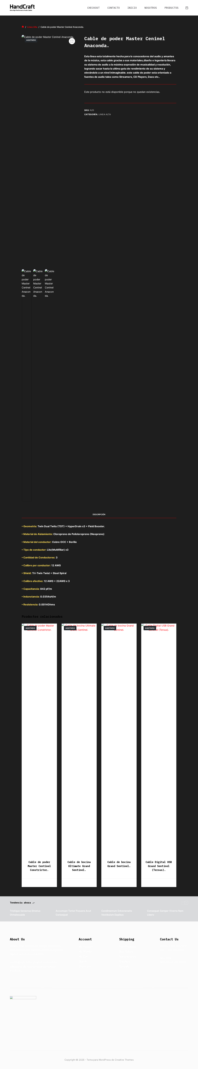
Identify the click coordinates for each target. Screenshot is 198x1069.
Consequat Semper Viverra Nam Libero (165, 912)
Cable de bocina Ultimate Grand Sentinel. (79, 866)
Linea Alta (105, 114)
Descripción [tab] (99, 514)
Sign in (83, 961)
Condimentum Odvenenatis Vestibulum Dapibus (116, 912)
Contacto (113, 7)
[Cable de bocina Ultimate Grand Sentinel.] (79, 740)
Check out (85, 966)
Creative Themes (124, 1059)
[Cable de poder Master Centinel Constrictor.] (39, 740)
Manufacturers (127, 956)
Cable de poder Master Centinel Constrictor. (39, 866)
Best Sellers (126, 951)
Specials (124, 966)
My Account (86, 946)
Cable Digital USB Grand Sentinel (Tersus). (159, 866)
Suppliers (124, 961)
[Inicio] (23, 27)
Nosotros (150, 7)
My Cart (83, 956)
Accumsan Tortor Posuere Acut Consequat (73, 912)
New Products (127, 946)
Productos (172, 7)
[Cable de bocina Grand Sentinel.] (119, 740)
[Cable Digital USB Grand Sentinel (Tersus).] (158, 740)
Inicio (132, 7)
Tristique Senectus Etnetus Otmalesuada (25, 912)
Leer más (39, 882)
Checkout (93, 7)
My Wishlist (85, 951)
